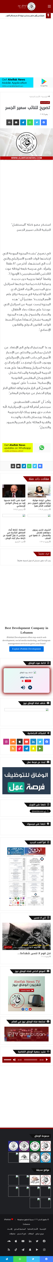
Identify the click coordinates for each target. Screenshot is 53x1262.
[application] (26, 1060)
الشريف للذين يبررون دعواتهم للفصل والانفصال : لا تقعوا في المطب (40, 534)
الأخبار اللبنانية (35, 97)
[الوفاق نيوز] (26, 6)
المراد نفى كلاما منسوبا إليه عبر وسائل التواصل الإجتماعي (14, 503)
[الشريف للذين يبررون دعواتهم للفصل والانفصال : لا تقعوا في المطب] (39, 520)
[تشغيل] (46, 1059)
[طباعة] (13, 466)
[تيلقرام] (24, 466)
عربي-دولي (39, 1234)
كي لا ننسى (21, 1234)
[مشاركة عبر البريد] (18, 466)
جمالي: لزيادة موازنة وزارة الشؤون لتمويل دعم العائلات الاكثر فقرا (39, 503)
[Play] (30, 687)
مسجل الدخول (33, 561)
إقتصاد (9, 1229)
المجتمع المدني (20, 1229)
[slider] (8, 1059)
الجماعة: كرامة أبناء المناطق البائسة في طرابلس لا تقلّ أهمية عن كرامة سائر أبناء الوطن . (14, 534)
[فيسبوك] (40, 466)
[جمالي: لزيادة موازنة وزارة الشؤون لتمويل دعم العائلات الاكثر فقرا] (39, 491)
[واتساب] (29, 466)
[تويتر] (35, 466)
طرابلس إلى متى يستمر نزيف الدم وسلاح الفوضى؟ (23, 15)
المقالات (31, 1234)
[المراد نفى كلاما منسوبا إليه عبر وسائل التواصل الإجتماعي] (13, 491)
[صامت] (14, 1059)
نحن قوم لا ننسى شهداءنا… (34, 953)
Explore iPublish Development (26, 649)
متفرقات (12, 1234)
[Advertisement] (26, 47)
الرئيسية (45, 97)
